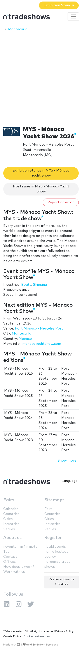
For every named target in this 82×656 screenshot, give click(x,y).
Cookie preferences (36, 636)
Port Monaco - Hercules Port (39, 328)
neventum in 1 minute (20, 546)
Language (69, 481)
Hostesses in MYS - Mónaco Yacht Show (41, 189)
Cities (8, 519)
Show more (67, 460)
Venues (9, 529)
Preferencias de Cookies (62, 582)
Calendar (10, 509)
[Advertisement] (41, 77)
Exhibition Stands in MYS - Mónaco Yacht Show (41, 173)
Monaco (25, 338)
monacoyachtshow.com (41, 343)
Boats (26, 284)
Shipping (40, 284)
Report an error (60, 202)
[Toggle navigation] (73, 16)
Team (7, 551)
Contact (10, 556)
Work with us (14, 571)
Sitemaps (54, 500)
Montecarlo (21, 333)
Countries (11, 514)
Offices (9, 561)
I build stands (55, 546)
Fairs (8, 500)
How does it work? (18, 566)
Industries (11, 524)
